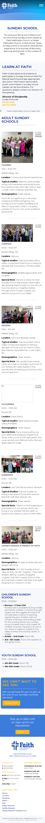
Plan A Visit (11, 703)
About (4, 793)
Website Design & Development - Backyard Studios (25, 819)
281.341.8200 (9, 105)
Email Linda (8, 102)
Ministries (6, 798)
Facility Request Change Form (14, 811)
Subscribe (22, 732)
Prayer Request (8, 806)
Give (3, 803)
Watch (4, 801)
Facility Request (8, 808)
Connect (5, 796)
